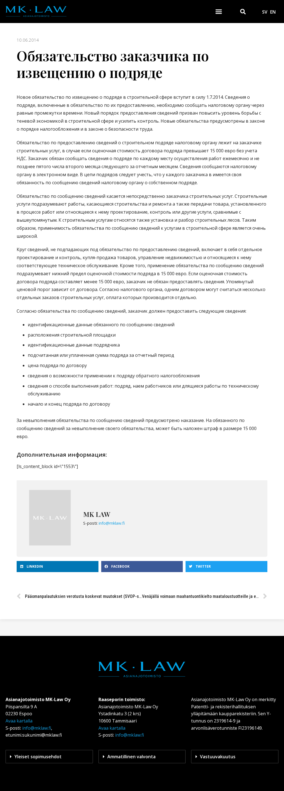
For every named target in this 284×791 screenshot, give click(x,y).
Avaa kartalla (19, 721)
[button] (219, 11)
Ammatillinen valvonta (131, 757)
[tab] (49, 756)
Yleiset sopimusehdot (38, 757)
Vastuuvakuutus (217, 757)
